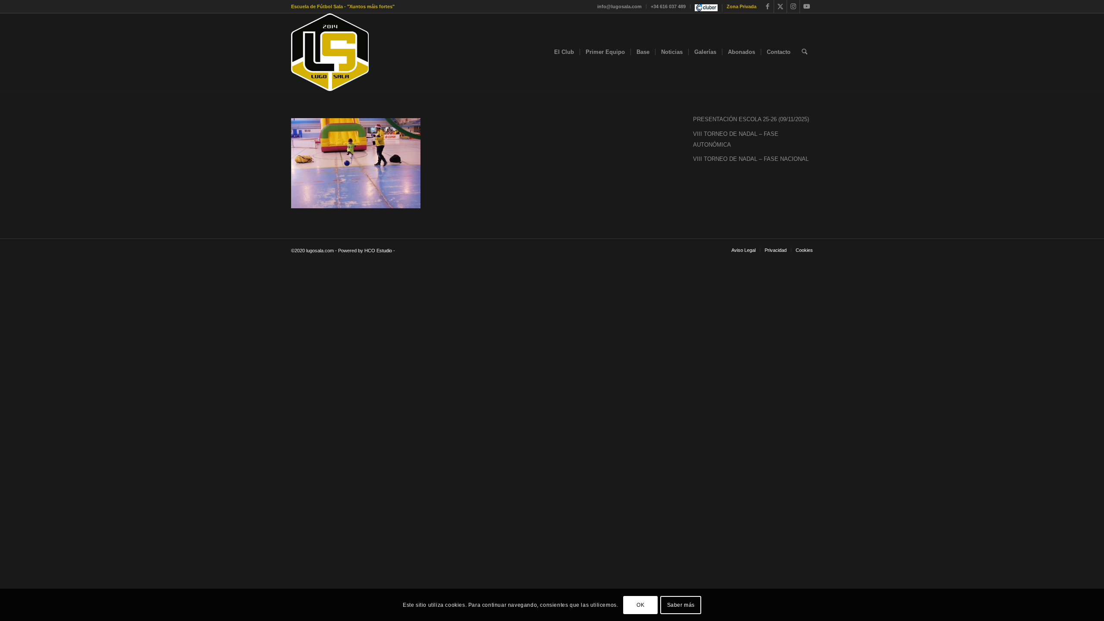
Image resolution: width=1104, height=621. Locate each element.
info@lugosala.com (619, 6)
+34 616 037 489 (668, 6)
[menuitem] (619, 6)
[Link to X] (780, 6)
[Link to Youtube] (806, 6)
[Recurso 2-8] (330, 52)
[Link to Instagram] (793, 6)
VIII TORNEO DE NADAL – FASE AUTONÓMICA (735, 139)
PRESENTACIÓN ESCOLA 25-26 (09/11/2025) (751, 119)
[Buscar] (804, 52)
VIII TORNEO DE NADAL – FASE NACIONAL (751, 159)
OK (640, 605)
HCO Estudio (378, 250)
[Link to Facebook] (767, 6)
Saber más (681, 605)
